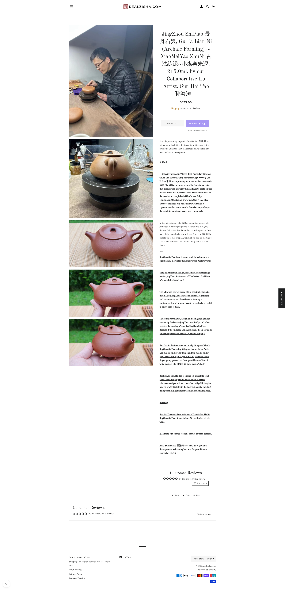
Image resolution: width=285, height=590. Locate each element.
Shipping (175, 108)
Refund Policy (75, 569)
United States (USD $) (202, 558)
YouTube (127, 557)
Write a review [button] (200, 483)
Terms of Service (77, 578)
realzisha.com (209, 566)
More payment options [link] (197, 130)
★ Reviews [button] (282, 298)
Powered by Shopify (207, 569)
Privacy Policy (75, 574)
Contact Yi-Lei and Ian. (79, 557)
